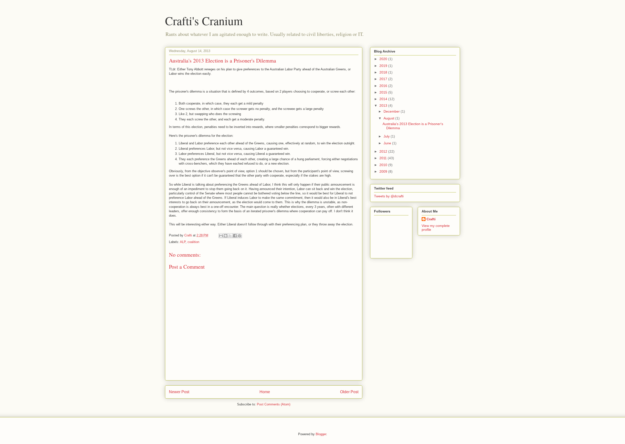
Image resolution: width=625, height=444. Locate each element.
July (387, 136)
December (392, 111)
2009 (383, 171)
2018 (383, 72)
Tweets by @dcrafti (389, 196)
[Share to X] (230, 235)
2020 (383, 59)
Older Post (349, 392)
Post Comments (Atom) (273, 404)
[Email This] (221, 235)
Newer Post (179, 392)
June (388, 143)
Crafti (431, 219)
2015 (383, 92)
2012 (383, 151)
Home (265, 392)
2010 (383, 165)
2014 (383, 99)
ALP (183, 242)
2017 (383, 79)
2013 (383, 105)
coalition (193, 242)
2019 (383, 66)
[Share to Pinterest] (239, 235)
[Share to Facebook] (234, 235)
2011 (383, 158)
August (389, 118)
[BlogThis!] (225, 235)
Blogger (321, 434)
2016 (383, 86)
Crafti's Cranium (204, 20)
